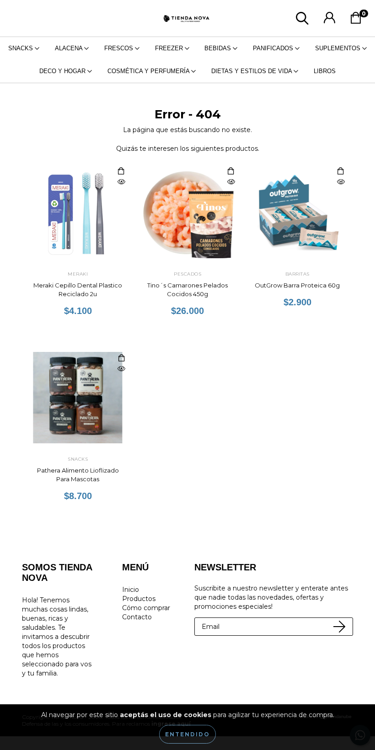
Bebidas (218, 48)
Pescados (187, 274)
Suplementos (338, 48)
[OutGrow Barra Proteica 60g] (341, 182)
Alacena (69, 48)
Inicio (130, 589)
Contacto (137, 617)
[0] (358, 20)
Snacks (21, 48)
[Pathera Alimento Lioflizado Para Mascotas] (121, 369)
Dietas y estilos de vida (252, 71)
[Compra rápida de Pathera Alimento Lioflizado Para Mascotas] (121, 358)
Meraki (78, 274)
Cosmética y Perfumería (149, 71)
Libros (325, 71)
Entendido (187, 734)
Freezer (170, 48)
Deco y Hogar (63, 71)
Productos (138, 599)
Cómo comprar (146, 608)
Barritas (297, 274)
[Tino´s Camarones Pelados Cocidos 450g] (231, 182)
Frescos (119, 48)
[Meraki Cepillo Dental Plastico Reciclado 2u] (121, 182)
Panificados (274, 48)
